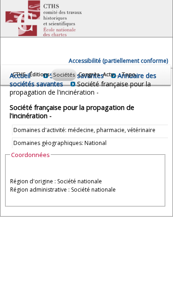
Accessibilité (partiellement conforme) (118, 61)
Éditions (39, 74)
